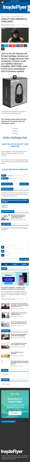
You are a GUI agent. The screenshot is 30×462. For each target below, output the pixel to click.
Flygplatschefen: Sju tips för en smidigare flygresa (19, 313)
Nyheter (11, 178)
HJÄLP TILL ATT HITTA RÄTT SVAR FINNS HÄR (15, 145)
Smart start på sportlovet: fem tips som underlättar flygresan (19, 322)
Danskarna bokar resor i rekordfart (17, 352)
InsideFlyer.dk (4, 205)
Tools (15, 264)
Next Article (23, 184)
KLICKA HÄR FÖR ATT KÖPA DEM (15, 169)
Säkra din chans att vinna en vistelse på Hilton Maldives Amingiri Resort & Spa (18, 216)
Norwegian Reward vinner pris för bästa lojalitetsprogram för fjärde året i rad (20, 362)
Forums (24, 264)
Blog (5, 264)
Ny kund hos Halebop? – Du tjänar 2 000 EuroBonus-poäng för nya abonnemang (13, 288)
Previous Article (7, 184)
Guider (4, 268)
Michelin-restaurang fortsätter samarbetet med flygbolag (19, 335)
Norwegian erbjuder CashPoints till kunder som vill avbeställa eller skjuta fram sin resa (20, 305)
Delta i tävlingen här (15, 137)
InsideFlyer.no (4, 207)
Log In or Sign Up (15, 1)
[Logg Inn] (29, 10)
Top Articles (5, 331)
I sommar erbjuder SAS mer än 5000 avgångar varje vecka (19, 343)
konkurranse (9, 175)
